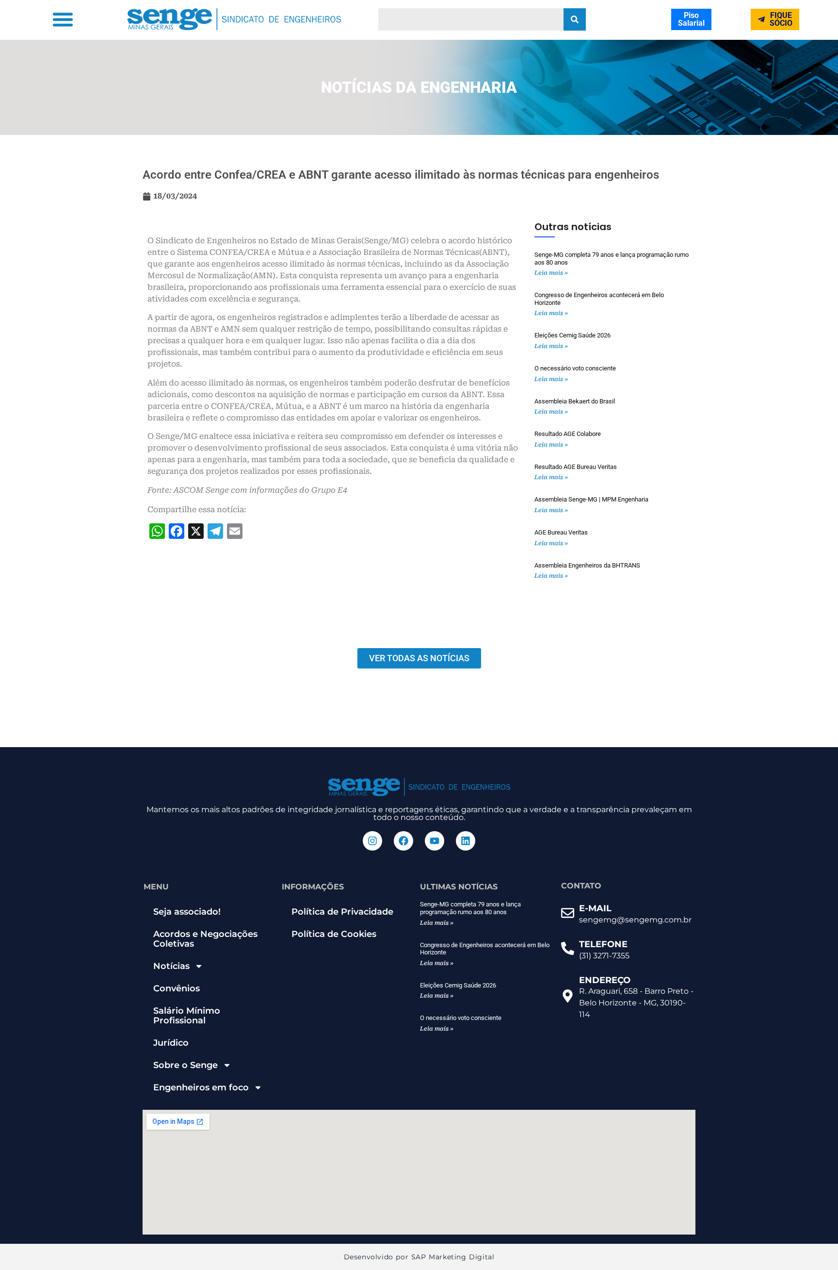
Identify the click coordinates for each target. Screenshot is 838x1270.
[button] (63, 19)
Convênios (176, 988)
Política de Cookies (333, 934)
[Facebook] (403, 841)
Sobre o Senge (185, 1065)
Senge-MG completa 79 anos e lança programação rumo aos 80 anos (470, 908)
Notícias (171, 966)
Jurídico (171, 1042)
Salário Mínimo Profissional (186, 1015)
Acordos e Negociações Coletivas (205, 939)
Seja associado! (187, 911)
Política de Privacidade (342, 911)
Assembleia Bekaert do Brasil (574, 401)
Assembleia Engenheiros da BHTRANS (587, 565)
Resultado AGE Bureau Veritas (575, 466)
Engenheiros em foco (201, 1087)
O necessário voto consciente (575, 368)
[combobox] (471, 19)
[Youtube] (434, 841)
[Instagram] (372, 841)
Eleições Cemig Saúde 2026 (572, 335)
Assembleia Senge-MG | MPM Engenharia (591, 499)
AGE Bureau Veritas (561, 532)
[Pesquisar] (575, 19)
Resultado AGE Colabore (567, 433)
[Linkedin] (465, 841)
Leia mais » (551, 272)
